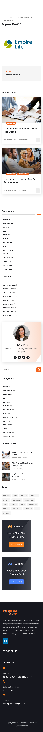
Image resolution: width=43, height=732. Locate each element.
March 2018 (7, 300)
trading (6, 513)
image (23, 504)
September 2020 (9, 285)
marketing (23, 174)
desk (5, 504)
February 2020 (8, 289)
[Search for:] (21, 369)
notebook (17, 509)
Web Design (7, 265)
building (24, 496)
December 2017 (8, 308)
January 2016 (8, 312)
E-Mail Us (7, 700)
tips (37, 509)
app (15, 496)
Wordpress (7, 269)
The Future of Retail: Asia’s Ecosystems (19, 181)
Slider (5, 254)
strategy (28, 509)
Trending (7, 261)
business (11, 123)
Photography (8, 250)
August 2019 (8, 293)
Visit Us (6, 674)
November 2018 (8, 296)
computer (17, 500)
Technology (8, 258)
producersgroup (25, 17)
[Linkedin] (5, 641)
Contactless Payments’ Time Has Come (20, 130)
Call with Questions (11, 687)
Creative (6, 227)
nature (6, 509)
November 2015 (8, 315)
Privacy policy (10, 651)
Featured (7, 235)
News (5, 246)
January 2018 (8, 304)
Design (6, 231)
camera (6, 500)
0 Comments (8, 20)
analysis (6, 496)
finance (6, 239)
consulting (8, 223)
